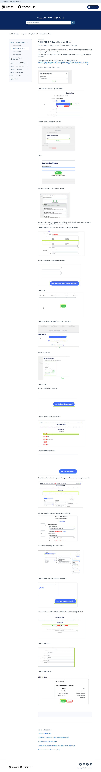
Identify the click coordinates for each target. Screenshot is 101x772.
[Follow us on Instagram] (84, 764)
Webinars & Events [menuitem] (15, 76)
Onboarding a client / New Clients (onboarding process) (53, 737)
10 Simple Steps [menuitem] (17, 45)
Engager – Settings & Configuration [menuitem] (16, 58)
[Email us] (91, 764)
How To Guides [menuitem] (17, 51)
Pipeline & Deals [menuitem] (17, 54)
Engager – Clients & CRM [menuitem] (17, 66)
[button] (28, 42)
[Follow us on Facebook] (80, 764)
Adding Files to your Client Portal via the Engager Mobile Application (56, 745)
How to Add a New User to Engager (47, 741)
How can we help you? (50, 17)
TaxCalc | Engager (14, 34)
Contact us (94, 7)
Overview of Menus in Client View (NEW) (49, 750)
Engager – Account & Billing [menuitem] (17, 63)
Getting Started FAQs (45, 34)
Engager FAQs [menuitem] (14, 79)
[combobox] (48, 22)
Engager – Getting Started (29, 34)
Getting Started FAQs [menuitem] (18, 48)
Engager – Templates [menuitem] (16, 69)
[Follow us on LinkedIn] (87, 764)
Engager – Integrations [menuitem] (16, 72)
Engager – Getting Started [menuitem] (17, 42)
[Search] (73, 22)
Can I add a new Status (44, 733)
